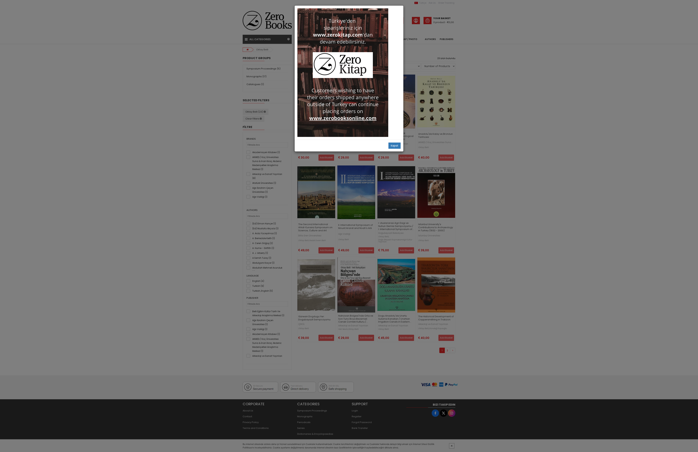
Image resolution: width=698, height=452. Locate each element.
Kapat (394, 145)
